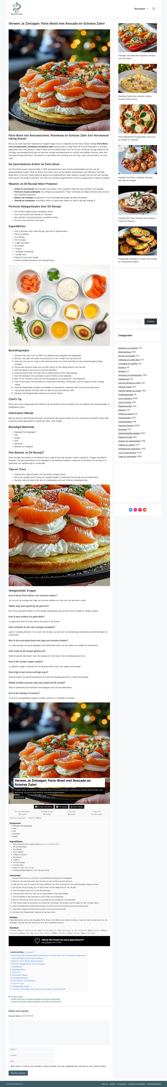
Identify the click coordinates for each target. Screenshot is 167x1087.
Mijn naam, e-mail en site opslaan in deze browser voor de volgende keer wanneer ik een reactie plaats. (58, 1066)
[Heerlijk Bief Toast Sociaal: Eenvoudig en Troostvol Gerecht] (137, 200)
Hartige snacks (17, 997)
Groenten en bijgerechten (130, 375)
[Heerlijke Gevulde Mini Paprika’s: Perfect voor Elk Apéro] (137, 37)
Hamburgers (123, 379)
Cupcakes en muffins (128, 363)
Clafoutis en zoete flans (129, 359)
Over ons (105, 1084)
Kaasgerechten (125, 406)
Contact (112, 1084)
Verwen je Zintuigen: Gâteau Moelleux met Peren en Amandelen (36, 1002)
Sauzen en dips (125, 437)
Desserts (122, 367)
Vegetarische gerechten (129, 449)
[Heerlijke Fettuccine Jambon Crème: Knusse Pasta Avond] (137, 78)
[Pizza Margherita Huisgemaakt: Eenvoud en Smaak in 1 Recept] (137, 118)
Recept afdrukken (44, 807)
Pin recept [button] (62, 807)
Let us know (47, 942)
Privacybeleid (121, 1084)
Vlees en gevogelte (127, 456)
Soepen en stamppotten (129, 441)
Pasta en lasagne (126, 425)
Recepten (139, 8)
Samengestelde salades (129, 433)
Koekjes (121, 410)
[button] (154, 9)
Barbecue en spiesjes (128, 348)
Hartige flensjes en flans (129, 383)
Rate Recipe (78, 807)
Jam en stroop (124, 402)
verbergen (29, 952)
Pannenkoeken (125, 421)
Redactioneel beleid (154, 1084)
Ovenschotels (124, 418)
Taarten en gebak (126, 445)
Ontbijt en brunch (126, 414)
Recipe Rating (15, 1016)
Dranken (122, 371)
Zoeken (150, 321)
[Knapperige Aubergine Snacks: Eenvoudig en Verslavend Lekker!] (137, 240)
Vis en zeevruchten (127, 452)
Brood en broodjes (126, 356)
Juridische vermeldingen (136, 1084)
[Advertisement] (137, 292)
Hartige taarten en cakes (129, 390)
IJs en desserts (125, 398)
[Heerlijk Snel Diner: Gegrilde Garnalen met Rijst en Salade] (137, 159)
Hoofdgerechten (125, 394)
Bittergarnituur (124, 352)
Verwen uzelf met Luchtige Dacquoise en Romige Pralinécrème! (35, 999)
